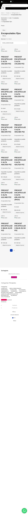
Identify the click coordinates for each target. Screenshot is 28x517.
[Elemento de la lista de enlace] (14, 154)
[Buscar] (3, 8)
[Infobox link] (14, 270)
